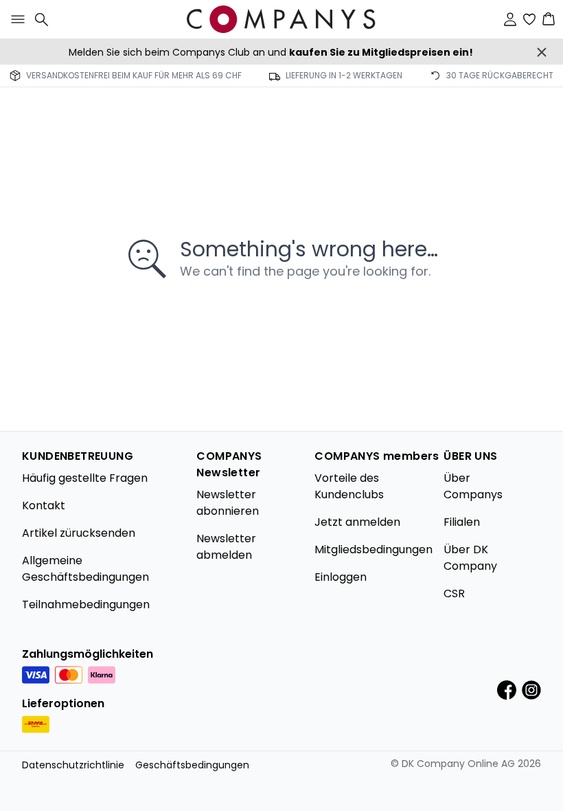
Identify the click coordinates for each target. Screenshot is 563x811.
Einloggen (340, 577)
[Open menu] (15, 19)
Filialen (462, 522)
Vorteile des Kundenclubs (349, 486)
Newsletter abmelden (226, 547)
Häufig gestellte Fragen (85, 478)
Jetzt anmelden (357, 522)
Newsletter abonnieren (227, 503)
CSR (454, 593)
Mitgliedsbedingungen (373, 549)
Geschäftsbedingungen (192, 765)
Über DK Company (470, 558)
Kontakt (43, 505)
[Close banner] (541, 52)
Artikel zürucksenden (78, 533)
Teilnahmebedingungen (86, 604)
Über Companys (473, 486)
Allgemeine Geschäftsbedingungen (85, 569)
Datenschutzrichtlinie (73, 765)
